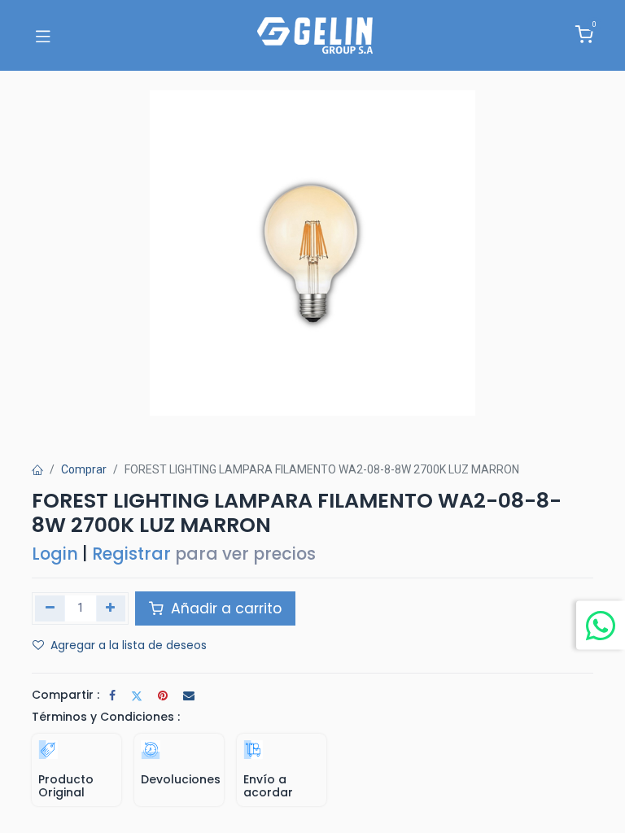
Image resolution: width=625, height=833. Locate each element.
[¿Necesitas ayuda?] (600, 624)
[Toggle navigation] (43, 35)
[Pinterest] (163, 695)
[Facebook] (112, 695)
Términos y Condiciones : (106, 717)
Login (55, 553)
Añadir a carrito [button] (224, 608)
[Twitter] (136, 695)
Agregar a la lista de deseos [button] (128, 645)
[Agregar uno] (111, 608)
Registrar (131, 553)
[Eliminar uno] (50, 608)
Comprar (84, 469)
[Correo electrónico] (188, 695)
